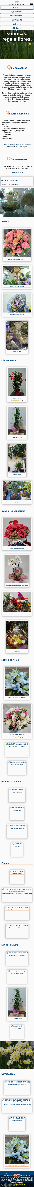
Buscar (18, 24)
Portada (18, 7)
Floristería (18, 12)
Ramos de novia (10, 660)
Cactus (5, 863)
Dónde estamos (17, 16)
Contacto (18, 20)
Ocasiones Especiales (13, 511)
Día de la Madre (9, 944)
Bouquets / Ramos (11, 781)
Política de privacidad (14, 1173)
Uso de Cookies (26, 1173)
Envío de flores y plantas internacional (17, 145)
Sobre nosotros (17, 172)
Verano (5, 221)
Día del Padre (8, 360)
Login (6, 1173)
